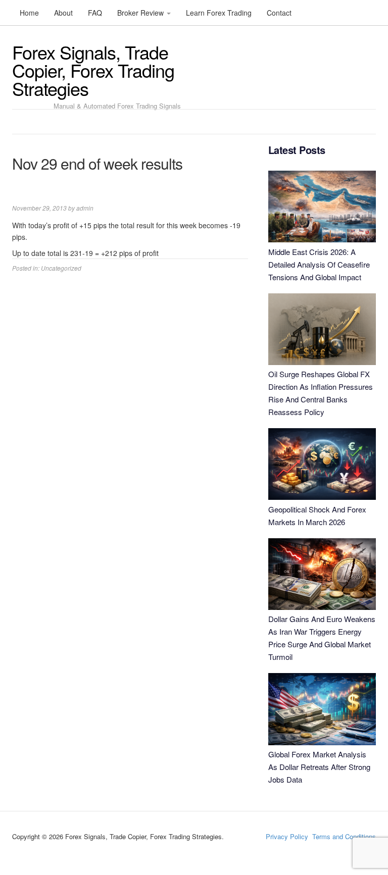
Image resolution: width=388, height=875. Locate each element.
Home (29, 13)
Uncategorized (61, 268)
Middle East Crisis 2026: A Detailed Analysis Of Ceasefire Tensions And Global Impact (319, 264)
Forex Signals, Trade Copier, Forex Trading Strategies (93, 70)
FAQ (95, 13)
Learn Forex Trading (219, 13)
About (63, 13)
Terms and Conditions (344, 836)
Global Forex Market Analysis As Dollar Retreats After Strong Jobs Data (319, 767)
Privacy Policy (287, 836)
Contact (279, 13)
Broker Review (141, 13)
